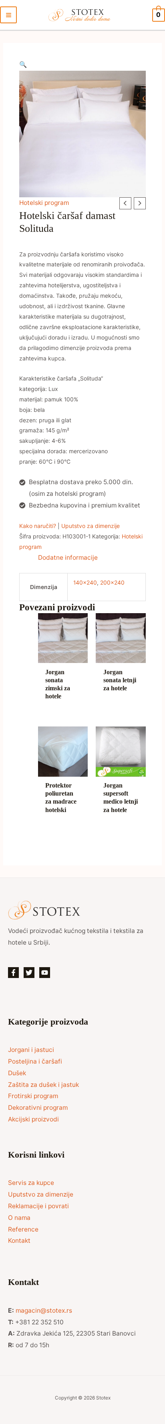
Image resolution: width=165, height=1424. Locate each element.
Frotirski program (33, 1096)
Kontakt (19, 1240)
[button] (82, 65)
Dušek (17, 1073)
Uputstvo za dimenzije (90, 525)
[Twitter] (29, 972)
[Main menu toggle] (8, 14)
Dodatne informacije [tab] (68, 557)
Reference (23, 1229)
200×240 (112, 582)
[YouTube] (44, 972)
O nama (19, 1217)
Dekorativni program (38, 1107)
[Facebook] (13, 972)
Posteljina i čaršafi (35, 1061)
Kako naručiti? (37, 525)
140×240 (85, 582)
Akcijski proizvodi (33, 1119)
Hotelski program (44, 203)
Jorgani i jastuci (31, 1050)
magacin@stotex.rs (44, 1310)
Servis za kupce (31, 1183)
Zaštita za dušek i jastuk (43, 1084)
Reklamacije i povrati (38, 1206)
